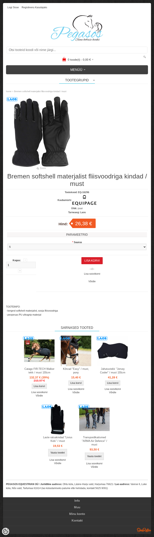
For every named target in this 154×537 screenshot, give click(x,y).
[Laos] (39, 351)
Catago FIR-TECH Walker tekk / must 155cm (39, 370)
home (8, 91)
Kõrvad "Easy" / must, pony (76, 370)
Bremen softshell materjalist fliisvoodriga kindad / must (40, 91)
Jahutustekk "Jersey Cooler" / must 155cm (112, 370)
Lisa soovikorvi (92, 273)
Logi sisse (13, 7)
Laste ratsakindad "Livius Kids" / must (57, 439)
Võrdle (92, 281)
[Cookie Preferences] (5, 531)
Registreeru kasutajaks (34, 7)
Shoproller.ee (144, 530)
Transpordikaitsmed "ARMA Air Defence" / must (94, 441)
